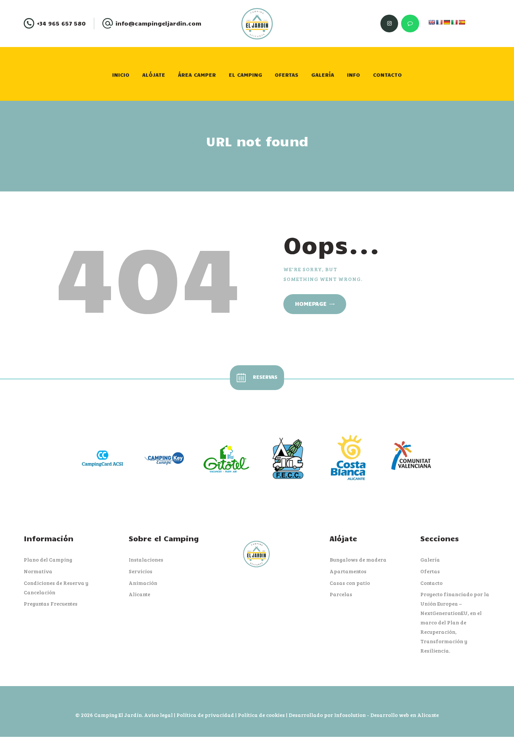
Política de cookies (261, 714)
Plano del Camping (48, 559)
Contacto (431, 582)
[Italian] (454, 22)
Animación (143, 582)
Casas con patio (350, 582)
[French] (439, 22)
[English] (431, 22)
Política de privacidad (205, 714)
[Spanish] (461, 22)
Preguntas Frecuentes (51, 603)
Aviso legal (158, 714)
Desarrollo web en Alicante (404, 714)
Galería (430, 559)
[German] (446, 22)
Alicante (139, 594)
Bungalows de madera (358, 559)
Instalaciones (146, 559)
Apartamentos (348, 571)
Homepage (311, 303)
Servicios (140, 571)
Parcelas (341, 594)
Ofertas (430, 571)
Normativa (38, 571)
